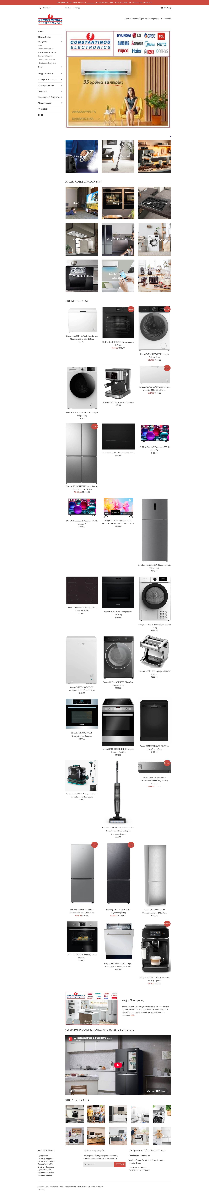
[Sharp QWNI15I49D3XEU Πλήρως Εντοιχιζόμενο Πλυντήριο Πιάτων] (118, 940)
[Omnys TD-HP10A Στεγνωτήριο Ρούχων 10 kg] (154, 599)
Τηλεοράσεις (50, 42)
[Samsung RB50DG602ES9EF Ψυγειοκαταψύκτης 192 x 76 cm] (82, 874)
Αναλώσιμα (43, 109)
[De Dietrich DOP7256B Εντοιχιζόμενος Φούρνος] (118, 322)
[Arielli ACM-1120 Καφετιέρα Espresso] (118, 382)
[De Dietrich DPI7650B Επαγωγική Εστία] (118, 436)
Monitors (41, 45)
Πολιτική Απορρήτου (46, 1158)
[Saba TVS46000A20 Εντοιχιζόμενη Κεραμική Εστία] (81, 590)
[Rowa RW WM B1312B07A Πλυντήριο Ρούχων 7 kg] (81, 387)
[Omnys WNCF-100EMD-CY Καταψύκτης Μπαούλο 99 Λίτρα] (81, 659)
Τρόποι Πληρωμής (45, 1175)
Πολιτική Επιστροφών (46, 1161)
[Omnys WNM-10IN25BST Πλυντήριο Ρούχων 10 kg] (118, 657)
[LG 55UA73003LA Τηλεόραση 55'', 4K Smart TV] (154, 433)
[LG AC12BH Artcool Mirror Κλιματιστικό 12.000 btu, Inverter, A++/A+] (154, 767)
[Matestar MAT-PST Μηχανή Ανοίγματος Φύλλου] (154, 651)
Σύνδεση (68, 8)
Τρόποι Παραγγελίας (46, 1172)
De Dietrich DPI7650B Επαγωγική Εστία (118, 453)
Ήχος (50, 67)
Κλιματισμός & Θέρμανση (50, 97)
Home (41, 31)
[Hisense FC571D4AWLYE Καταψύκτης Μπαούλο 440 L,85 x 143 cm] (154, 374)
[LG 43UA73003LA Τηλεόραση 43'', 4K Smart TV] (81, 507)
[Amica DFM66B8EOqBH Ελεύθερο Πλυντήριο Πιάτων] (154, 721)
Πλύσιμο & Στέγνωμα (50, 79)
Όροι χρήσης (43, 1156)
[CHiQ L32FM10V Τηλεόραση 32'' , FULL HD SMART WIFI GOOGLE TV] (118, 507)
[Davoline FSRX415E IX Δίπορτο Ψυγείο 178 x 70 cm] (154, 529)
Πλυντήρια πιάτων (50, 85)
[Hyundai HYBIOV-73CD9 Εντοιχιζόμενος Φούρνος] (81, 714)
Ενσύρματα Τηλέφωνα (47, 63)
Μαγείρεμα (50, 91)
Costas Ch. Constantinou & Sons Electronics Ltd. (74, 1186)
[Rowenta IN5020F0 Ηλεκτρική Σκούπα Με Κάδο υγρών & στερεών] (81, 775)
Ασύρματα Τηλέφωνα (47, 59)
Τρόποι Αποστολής (45, 1164)
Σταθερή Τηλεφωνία (50, 56)
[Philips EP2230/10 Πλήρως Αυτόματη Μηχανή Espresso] (154, 947)
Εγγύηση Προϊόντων (46, 1167)
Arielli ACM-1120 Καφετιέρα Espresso (118, 402)
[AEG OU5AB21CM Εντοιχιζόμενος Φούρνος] (81, 936)
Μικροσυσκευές (50, 103)
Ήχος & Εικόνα (50, 37)
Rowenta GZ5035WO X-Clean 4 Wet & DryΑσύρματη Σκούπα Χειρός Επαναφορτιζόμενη (118, 831)
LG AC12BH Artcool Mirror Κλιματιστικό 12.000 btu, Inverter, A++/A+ (154, 780)
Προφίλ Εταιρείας (44, 1170)
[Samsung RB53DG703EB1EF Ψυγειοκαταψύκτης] (118, 874)
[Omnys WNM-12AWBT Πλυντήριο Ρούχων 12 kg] (154, 328)
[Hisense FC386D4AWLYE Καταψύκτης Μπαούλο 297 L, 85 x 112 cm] (81, 319)
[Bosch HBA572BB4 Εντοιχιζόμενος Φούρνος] (118, 592)
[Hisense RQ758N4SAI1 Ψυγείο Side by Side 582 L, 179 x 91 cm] (81, 453)
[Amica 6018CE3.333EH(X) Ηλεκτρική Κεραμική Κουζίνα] (118, 722)
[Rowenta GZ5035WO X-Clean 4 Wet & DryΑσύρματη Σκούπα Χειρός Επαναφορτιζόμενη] (118, 792)
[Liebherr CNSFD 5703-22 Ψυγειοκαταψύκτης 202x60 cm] (154, 874)
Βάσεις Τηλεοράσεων (46, 49)
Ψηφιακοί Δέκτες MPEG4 (47, 52)
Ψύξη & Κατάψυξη (50, 74)
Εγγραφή (77, 8)
